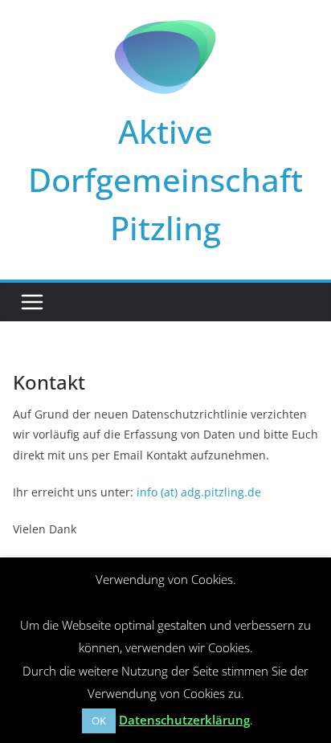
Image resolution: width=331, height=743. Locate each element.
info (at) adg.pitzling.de (199, 492)
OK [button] (99, 720)
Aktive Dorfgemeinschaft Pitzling (165, 179)
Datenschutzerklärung (184, 720)
